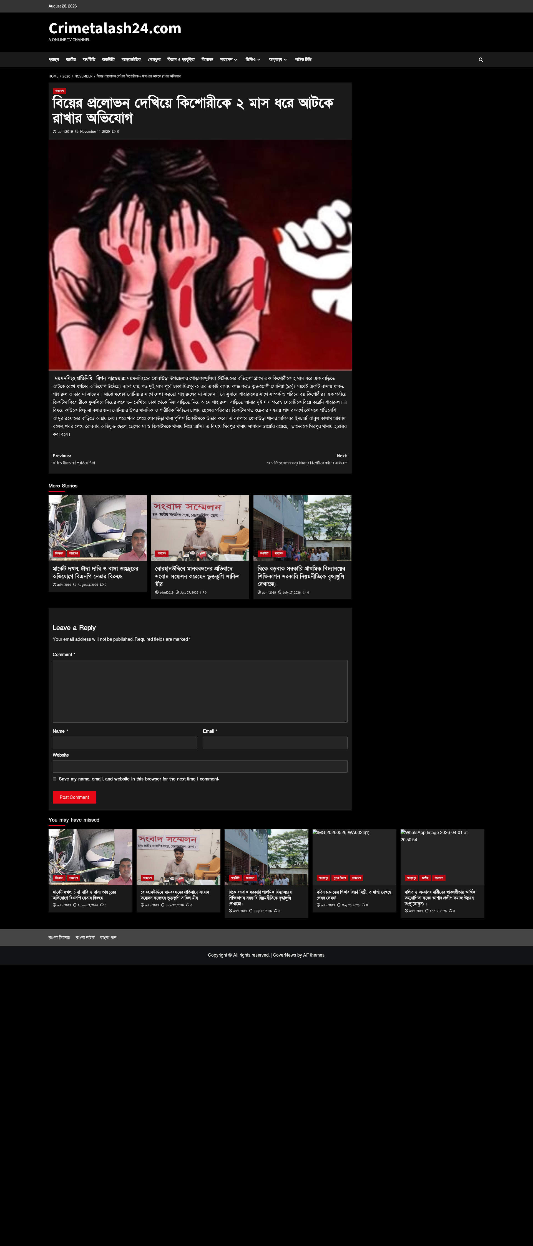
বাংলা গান (108, 938)
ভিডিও (251, 59)
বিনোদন (207, 59)
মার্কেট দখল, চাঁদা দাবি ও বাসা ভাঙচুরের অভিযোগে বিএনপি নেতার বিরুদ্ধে (84, 895)
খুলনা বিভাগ (340, 878)
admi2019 (65, 131)
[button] (480, 59)
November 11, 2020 (95, 131)
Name (60, 731)
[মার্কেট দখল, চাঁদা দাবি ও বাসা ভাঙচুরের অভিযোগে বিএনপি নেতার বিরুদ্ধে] (98, 528)
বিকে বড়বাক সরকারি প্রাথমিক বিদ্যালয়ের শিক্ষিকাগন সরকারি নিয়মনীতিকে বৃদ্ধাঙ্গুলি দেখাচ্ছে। (301, 576)
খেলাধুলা (154, 59)
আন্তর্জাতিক (131, 59)
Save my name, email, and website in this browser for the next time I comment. (139, 779)
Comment (64, 655)
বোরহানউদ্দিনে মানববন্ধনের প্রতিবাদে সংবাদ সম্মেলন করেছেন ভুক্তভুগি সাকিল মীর (197, 576)
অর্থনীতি (89, 59)
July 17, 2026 (292, 592)
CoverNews (284, 955)
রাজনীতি (108, 59)
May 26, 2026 (350, 905)
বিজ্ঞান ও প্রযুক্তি (181, 59)
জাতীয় (71, 59)
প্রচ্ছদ (54, 59)
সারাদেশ (226, 59)
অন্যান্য (275, 59)
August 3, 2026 (88, 584)
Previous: (74, 459)
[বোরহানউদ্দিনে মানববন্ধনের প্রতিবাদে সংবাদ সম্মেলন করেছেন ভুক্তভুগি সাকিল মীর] (200, 528)
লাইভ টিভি (303, 59)
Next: (307, 459)
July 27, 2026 (189, 592)
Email (210, 731)
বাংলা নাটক (85, 938)
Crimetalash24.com (115, 28)
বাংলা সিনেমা (59, 938)
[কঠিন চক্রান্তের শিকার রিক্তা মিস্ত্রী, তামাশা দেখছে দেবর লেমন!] (354, 857)
